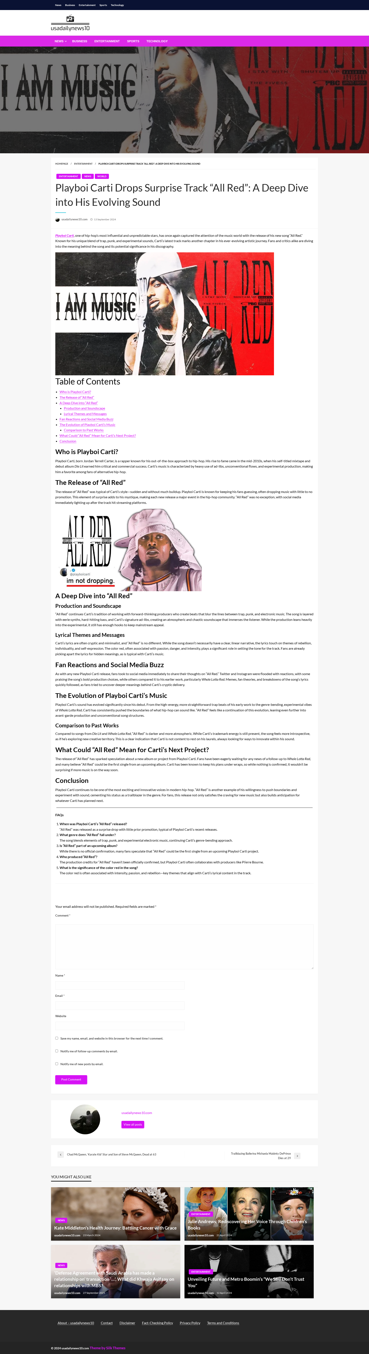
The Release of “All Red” (77, 397)
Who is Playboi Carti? (75, 392)
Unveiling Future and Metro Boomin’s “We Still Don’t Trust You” (246, 1282)
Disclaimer (127, 1323)
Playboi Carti (64, 235)
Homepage (61, 163)
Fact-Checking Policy (157, 1323)
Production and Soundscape (84, 408)
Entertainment (87, 5)
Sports (103, 5)
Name (60, 975)
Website (60, 1016)
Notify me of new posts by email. (81, 1064)
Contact (107, 1323)
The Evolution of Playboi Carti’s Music (87, 425)
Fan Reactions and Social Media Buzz (86, 419)
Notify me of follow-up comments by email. (89, 1051)
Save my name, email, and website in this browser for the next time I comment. (111, 1038)
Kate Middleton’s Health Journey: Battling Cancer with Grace (115, 1227)
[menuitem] (60, 41)
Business (70, 5)
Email (60, 995)
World (101, 176)
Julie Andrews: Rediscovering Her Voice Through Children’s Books (247, 1224)
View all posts (133, 1124)
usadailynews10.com (75, 219)
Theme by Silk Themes (107, 1348)
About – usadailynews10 (76, 1323)
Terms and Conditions (223, 1323)
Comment (62, 915)
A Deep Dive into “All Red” (79, 403)
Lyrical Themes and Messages (85, 414)
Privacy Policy (190, 1323)
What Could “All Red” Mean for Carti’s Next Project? (98, 435)
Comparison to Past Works (84, 430)
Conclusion (68, 441)
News (58, 5)
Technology (117, 5)
